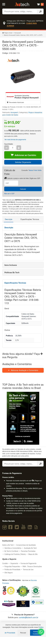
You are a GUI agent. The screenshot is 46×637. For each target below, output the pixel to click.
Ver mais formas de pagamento (15, 139)
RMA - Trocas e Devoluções (32, 566)
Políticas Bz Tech (11, 272)
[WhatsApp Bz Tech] (41, 632)
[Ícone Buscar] (40, 11)
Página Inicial (8, 33)
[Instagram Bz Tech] (5, 528)
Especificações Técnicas (30, 219)
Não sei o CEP (9, 193)
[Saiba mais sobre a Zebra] (23, 418)
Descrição (8, 219)
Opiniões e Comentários (12, 548)
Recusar (23, 633)
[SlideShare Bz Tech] (36, 528)
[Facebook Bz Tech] (11, 528)
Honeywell (17, 33)
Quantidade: (8, 144)
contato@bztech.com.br (28, 617)
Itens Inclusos (10, 265)
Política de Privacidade (12, 569)
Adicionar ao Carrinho (25, 155)
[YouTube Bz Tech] (24, 528)
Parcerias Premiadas (28, 551)
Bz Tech (22, 4)
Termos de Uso (28, 569)
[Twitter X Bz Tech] (17, 528)
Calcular (23, 189)
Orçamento (14, 563)
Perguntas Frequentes (12, 566)
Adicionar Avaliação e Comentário (24, 370)
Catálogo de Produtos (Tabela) (15, 554)
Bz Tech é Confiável (11, 551)
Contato (5, 563)
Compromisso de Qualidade (26, 545)
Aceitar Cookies (36, 632)
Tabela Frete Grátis (35, 170)
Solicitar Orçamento (23, 162)
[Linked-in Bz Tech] (30, 528)
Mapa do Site (33, 554)
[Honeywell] (10, 96)
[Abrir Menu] (4, 4)
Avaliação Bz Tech (30, 548)
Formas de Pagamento (28, 563)
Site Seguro (8, 572)
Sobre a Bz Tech (8, 545)
